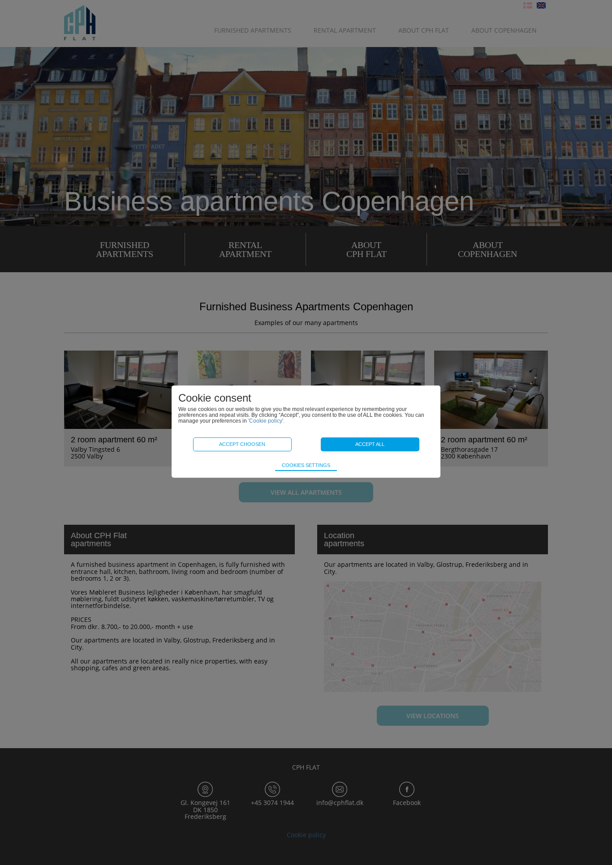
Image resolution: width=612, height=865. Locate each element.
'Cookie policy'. (266, 421)
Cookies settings (306, 465)
